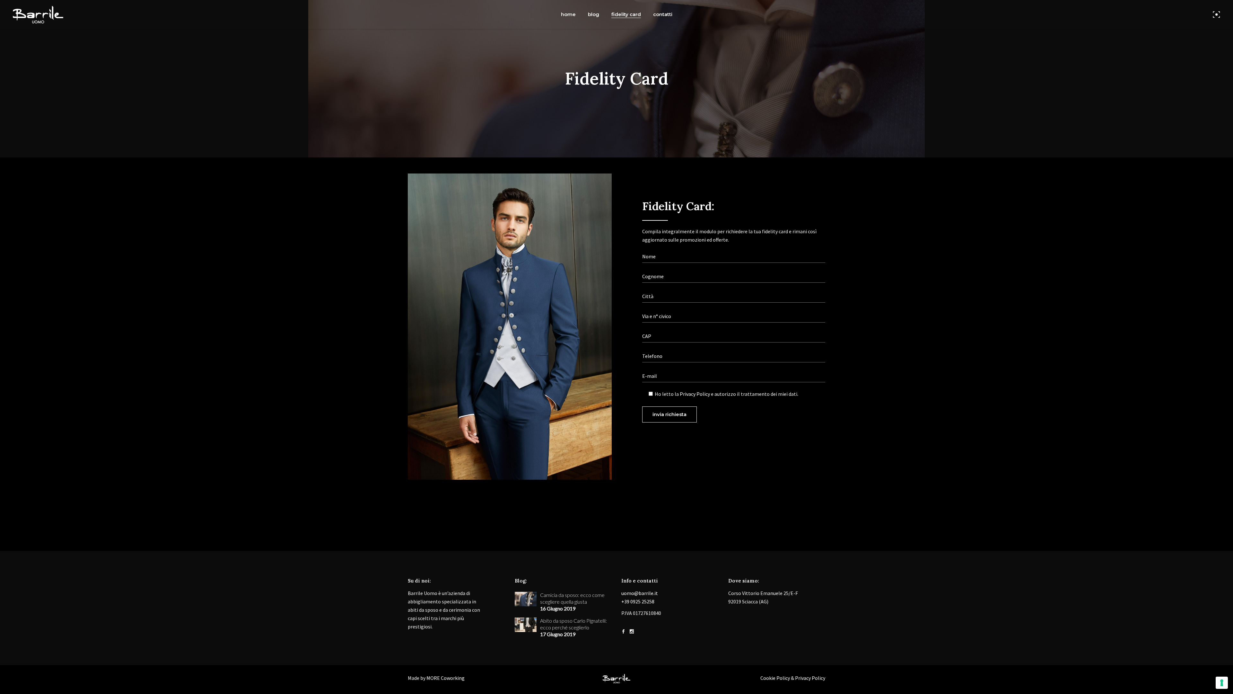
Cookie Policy (775, 678)
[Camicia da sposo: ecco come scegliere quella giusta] (526, 599)
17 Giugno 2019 (557, 634)
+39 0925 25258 (637, 601)
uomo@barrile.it (639, 593)
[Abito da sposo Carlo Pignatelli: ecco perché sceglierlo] (526, 625)
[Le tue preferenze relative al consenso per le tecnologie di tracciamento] (1222, 683)
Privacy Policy (695, 394)
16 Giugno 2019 (557, 608)
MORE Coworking (445, 678)
